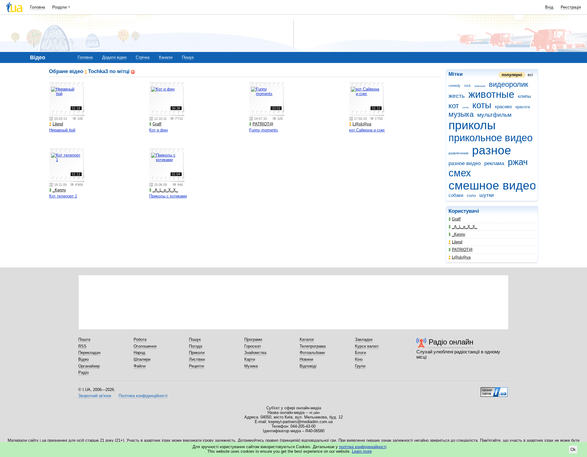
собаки (456, 195)
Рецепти (196, 366)
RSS (82, 346)
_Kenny (458, 234)
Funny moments (263, 130)
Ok (573, 449)
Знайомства (255, 352)
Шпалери (142, 359)
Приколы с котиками (168, 196)
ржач (518, 162)
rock (467, 85)
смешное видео (492, 185)
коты (481, 105)
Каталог (307, 339)
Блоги (360, 352)
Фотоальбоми (312, 352)
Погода (195, 346)
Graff (456, 219)
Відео (83, 359)
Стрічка (143, 57)
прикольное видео (491, 137)
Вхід (549, 7)
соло (471, 195)
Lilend (457, 242)
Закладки (363, 339)
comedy (454, 85)
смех (460, 173)
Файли (140, 366)
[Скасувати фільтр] (133, 71)
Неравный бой (62, 130)
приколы (472, 125)
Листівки (197, 359)
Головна (37, 7)
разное (491, 150)
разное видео (465, 163)
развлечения (458, 153)
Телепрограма (313, 346)
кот (454, 106)
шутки (486, 195)
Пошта (84, 339)
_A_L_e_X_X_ (464, 226)
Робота (140, 339)
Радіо (83, 372)
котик (466, 107)
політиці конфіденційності (362, 446)
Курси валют (367, 346)
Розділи (59, 7)
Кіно (359, 359)
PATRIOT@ (462, 249)
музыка (461, 114)
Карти (249, 359)
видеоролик (508, 84)
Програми (253, 339)
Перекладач (89, 352)
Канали (165, 57)
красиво (503, 106)
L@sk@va (461, 257)
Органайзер (89, 366)
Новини (306, 359)
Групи (360, 366)
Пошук (188, 57)
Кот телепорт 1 (63, 196)
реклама (494, 163)
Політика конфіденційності (143, 395)
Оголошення (145, 346)
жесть (457, 96)
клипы (524, 96)
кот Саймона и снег (367, 130)
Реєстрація (571, 7)
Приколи (197, 352)
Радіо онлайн (451, 342)
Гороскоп (252, 346)
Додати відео (114, 57)
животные (491, 94)
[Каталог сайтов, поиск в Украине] (494, 389)
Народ (139, 352)
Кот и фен (158, 130)
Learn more (362, 451)
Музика (251, 366)
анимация (479, 86)
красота (522, 107)
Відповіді (308, 366)
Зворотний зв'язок (94, 395)
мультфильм (494, 115)
